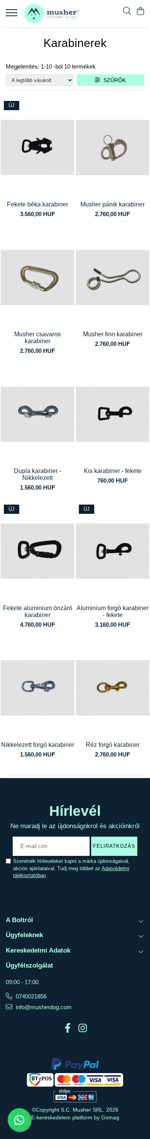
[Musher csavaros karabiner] (37, 277)
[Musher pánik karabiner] (112, 147)
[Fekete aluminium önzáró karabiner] (37, 551)
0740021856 (30, 996)
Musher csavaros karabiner (37, 337)
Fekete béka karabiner (37, 204)
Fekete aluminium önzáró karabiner (37, 611)
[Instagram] (82, 1028)
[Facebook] (67, 1028)
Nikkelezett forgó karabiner (37, 744)
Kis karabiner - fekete (113, 471)
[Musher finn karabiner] (112, 277)
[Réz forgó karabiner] (112, 688)
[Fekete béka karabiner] (37, 147)
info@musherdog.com (43, 1007)
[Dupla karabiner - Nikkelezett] (37, 414)
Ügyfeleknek (24, 935)
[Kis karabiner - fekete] (112, 414)
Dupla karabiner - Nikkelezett (37, 474)
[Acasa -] (52, 13)
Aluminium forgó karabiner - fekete (112, 611)
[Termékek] (12, 15)
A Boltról (19, 920)
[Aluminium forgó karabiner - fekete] (112, 551)
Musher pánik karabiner (112, 204)
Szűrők (113, 80)
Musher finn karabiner (112, 334)
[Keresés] (127, 11)
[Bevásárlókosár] (140, 11)
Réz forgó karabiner (113, 744)
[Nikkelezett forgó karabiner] (37, 688)
